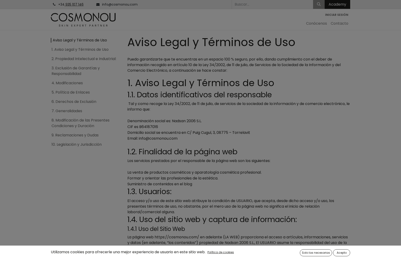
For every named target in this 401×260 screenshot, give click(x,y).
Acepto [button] (342, 253)
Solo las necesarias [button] (316, 253)
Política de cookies (220, 252)
